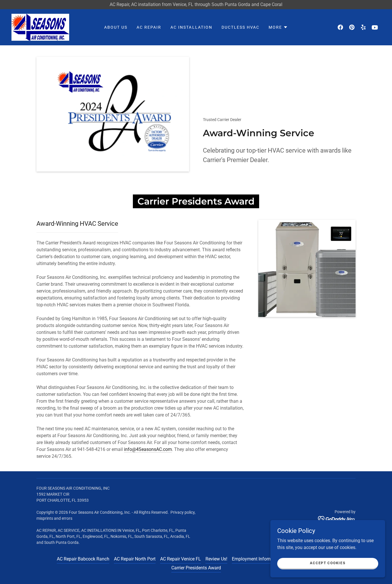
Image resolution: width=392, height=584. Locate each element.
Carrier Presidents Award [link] (196, 568)
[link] (40, 27)
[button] (278, 27)
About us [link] (115, 27)
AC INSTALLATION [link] (191, 27)
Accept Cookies (327, 563)
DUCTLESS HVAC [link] (240, 27)
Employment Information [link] (257, 559)
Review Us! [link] (216, 559)
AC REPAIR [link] (149, 27)
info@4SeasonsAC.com (148, 449)
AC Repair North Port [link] (135, 559)
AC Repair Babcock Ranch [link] (83, 559)
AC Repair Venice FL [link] (180, 559)
